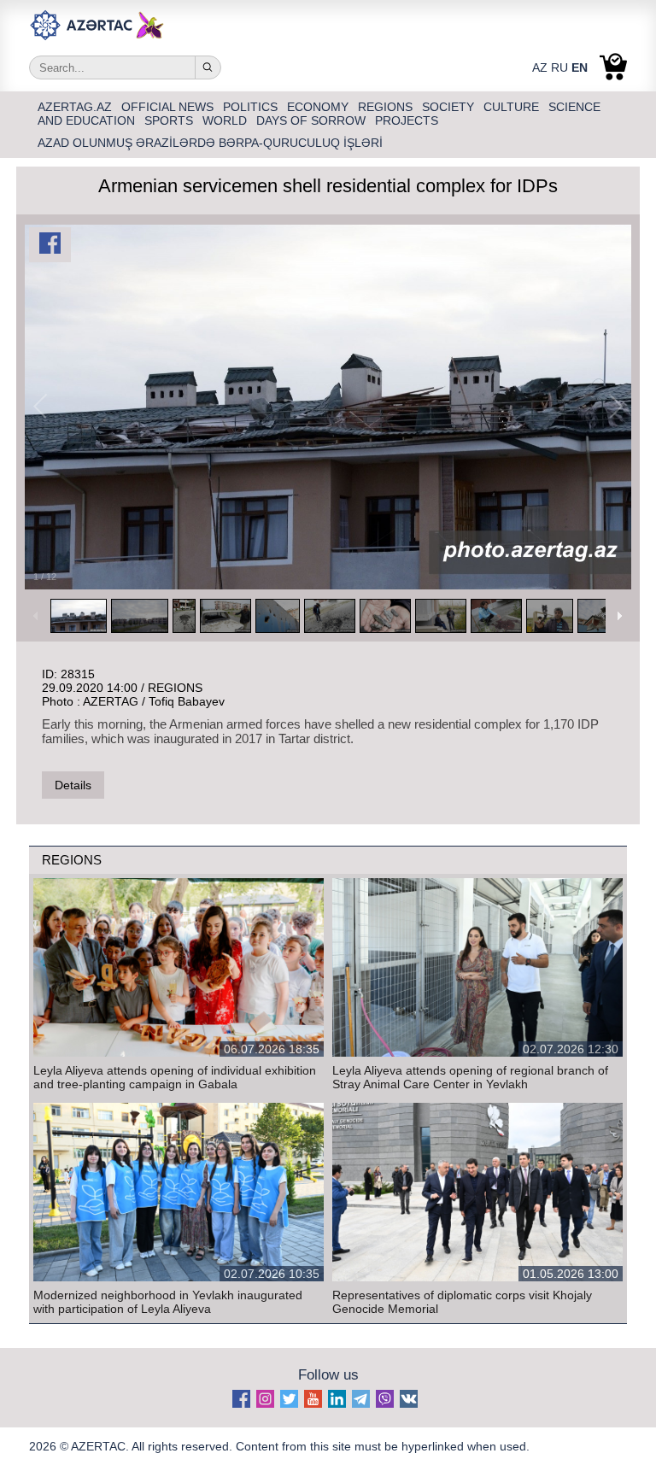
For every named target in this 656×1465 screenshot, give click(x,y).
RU (559, 67)
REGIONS (387, 107)
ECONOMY (319, 107)
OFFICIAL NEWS (169, 107)
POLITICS (252, 107)
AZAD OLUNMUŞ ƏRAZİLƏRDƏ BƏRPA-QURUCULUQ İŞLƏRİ (210, 142)
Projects (406, 120)
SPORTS (170, 120)
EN (579, 67)
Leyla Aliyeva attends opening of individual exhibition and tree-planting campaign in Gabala (174, 1077)
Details (73, 785)
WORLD (226, 120)
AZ (540, 67)
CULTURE (512, 107)
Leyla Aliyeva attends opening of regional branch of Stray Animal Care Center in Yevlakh (470, 1077)
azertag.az (76, 107)
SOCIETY (449, 107)
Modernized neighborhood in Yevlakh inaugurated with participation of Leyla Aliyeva (167, 1302)
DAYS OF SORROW (312, 120)
